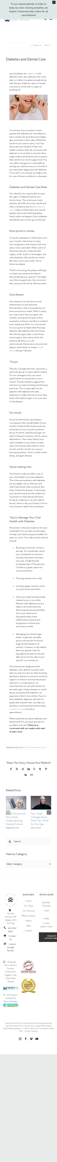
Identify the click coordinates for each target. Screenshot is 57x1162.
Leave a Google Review (11, 947)
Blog (29, 926)
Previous (37, 45)
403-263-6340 (12, 929)
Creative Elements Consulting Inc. (36, 1028)
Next (46, 45)
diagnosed (32, 74)
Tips (44, 747)
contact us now (16, 709)
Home (28, 901)
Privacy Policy (18, 1026)
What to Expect (29, 916)
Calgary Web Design (42, 1026)
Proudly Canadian (31, 1031)
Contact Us (12, 937)
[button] (8, 812)
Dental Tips (29, 747)
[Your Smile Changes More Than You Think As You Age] (41, 803)
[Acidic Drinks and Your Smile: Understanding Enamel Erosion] (16, 803)
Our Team (28, 906)
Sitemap (8, 1026)
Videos (28, 921)
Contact (28, 931)
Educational (38, 747)
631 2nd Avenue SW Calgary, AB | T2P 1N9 (11, 918)
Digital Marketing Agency (12, 1028)
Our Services (28, 911)
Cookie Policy (29, 1026)
